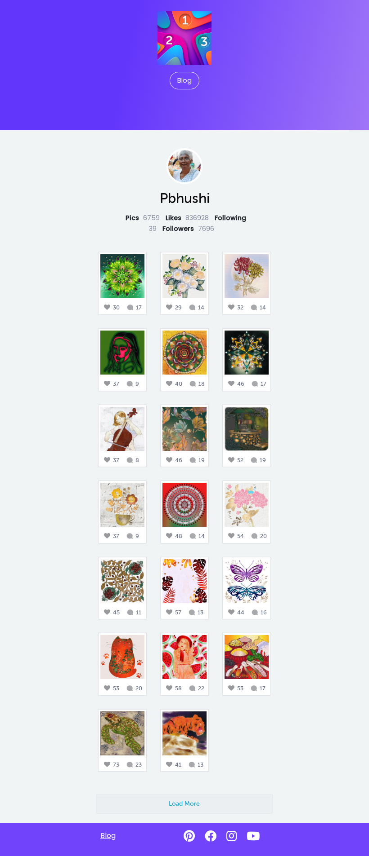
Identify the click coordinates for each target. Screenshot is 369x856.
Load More (184, 803)
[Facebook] (210, 836)
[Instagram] (231, 836)
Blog (184, 80)
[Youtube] (253, 836)
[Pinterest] (189, 836)
